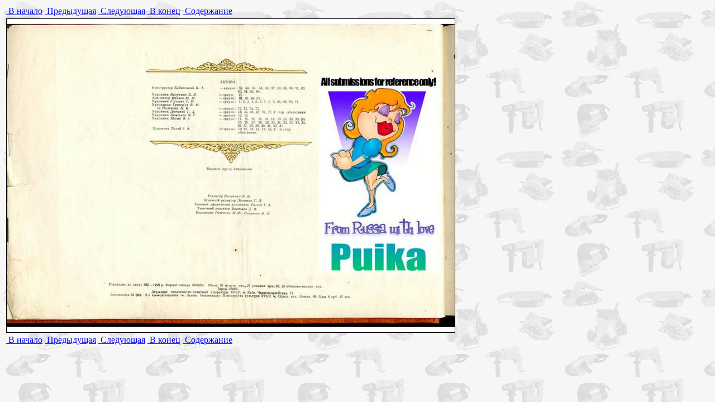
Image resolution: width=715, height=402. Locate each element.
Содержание (207, 11)
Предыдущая (70, 11)
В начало (24, 11)
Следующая (121, 11)
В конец (163, 11)
